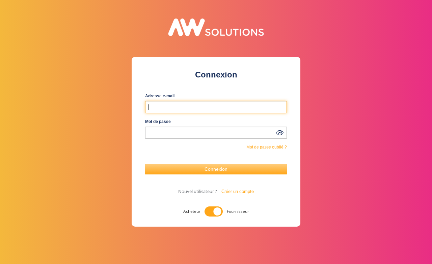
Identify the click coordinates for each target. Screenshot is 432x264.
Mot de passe (158, 121)
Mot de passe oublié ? (266, 147)
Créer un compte (237, 191)
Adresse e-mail (159, 96)
